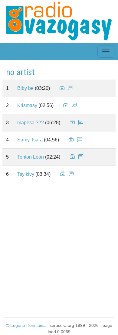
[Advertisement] (59, 249)
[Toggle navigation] (105, 52)
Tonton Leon (30, 157)
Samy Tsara (30, 139)
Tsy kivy (25, 174)
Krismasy (27, 105)
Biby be (25, 88)
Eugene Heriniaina (28, 325)
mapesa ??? (30, 122)
